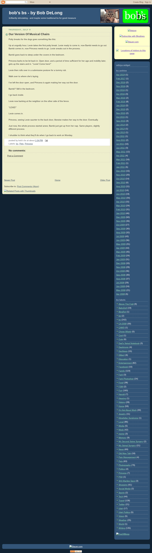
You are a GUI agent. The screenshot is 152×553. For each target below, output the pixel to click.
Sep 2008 (120, 275)
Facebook (123, 367)
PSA (121, 477)
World (121, 524)
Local (121, 422)
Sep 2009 (120, 228)
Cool (121, 335)
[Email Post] (45, 140)
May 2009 (121, 244)
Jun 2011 (120, 148)
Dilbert (122, 355)
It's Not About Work (128, 410)
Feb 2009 (120, 255)
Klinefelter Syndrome (128, 418)
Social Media (125, 488)
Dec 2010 (120, 171)
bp (120, 316)
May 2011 (120, 152)
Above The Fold (126, 304)
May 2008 (121, 290)
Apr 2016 (120, 94)
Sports (122, 492)
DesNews (123, 351)
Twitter (122, 504)
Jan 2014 (120, 125)
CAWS (122, 327)
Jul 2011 (120, 144)
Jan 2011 (120, 167)
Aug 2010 (120, 186)
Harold (122, 394)
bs (17, 143)
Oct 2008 (120, 271)
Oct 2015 (120, 117)
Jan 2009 (120, 259)
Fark (121, 374)
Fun (120, 390)
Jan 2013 (120, 132)
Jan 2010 (120, 213)
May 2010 (121, 198)
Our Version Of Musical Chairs (29, 34)
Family (122, 371)
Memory (122, 437)
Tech (121, 496)
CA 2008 (123, 323)
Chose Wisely (125, 331)
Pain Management (127, 457)
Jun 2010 (120, 194)
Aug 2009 (120, 232)
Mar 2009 (120, 252)
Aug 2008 (120, 279)
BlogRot (122, 312)
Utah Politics (124, 512)
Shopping (123, 485)
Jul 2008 (120, 282)
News (121, 449)
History (122, 402)
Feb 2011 (120, 163)
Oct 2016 (120, 90)
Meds (121, 430)
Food (121, 382)
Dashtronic (124, 347)
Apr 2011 (120, 155)
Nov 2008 (120, 267)
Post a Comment (15, 156)
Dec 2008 (120, 263)
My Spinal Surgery (127, 445)
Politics (122, 469)
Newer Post (9, 180)
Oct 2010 (120, 178)
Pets (21, 143)
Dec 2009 (120, 217)
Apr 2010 (120, 201)
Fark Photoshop (126, 378)
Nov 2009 (120, 221)
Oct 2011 (120, 136)
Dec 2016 (120, 82)
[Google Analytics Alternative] (76, 552)
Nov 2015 (120, 113)
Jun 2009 (120, 240)
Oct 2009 (120, 225)
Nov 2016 (120, 86)
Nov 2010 (120, 175)
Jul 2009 (120, 236)
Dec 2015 (120, 109)
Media (121, 426)
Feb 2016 (120, 101)
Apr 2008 (120, 294)
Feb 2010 (120, 209)
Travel (121, 500)
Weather (123, 520)
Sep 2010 (120, 182)
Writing (122, 528)
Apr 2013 (120, 128)
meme (122, 434)
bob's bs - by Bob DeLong (35, 12)
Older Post (105, 180)
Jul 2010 (120, 190)
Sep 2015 (120, 121)
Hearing (122, 398)
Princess (29, 143)
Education (123, 359)
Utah (121, 508)
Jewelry (122, 414)
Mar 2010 (120, 205)
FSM (121, 386)
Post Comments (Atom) (28, 186)
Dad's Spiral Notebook (129, 343)
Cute (121, 339)
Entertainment (125, 363)
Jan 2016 (120, 105)
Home (57, 180)
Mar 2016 (120, 98)
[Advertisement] (56, 169)
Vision (121, 516)
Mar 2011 (120, 159)
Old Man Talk (125, 453)
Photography (125, 465)
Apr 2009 (120, 248)
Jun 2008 (120, 286)
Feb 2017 (120, 78)
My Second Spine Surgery (131, 441)
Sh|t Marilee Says (127, 481)
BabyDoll (123, 308)
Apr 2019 (120, 74)
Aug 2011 (120, 140)
